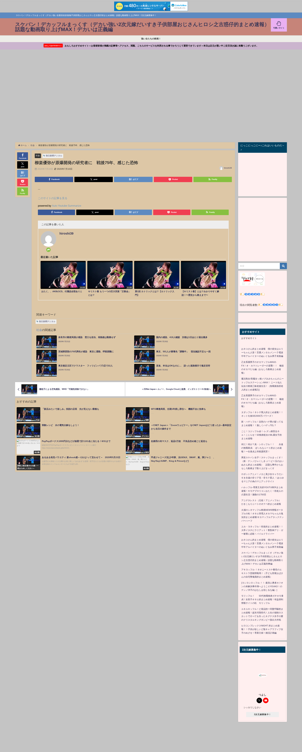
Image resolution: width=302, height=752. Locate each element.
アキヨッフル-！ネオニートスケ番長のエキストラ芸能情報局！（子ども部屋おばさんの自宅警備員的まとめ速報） (262, 573)
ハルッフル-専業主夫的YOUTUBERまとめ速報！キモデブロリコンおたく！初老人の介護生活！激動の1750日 (262, 491)
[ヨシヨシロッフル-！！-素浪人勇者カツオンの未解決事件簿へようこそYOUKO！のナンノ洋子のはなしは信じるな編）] (262, 586)
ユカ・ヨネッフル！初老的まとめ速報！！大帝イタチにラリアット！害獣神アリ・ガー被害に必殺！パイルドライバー (262, 530)
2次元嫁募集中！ (262, 714)
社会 (38, 155)
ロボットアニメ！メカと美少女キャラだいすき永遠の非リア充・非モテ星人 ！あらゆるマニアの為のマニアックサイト (262, 477)
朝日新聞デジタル (54, 156)
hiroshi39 (228, 168)
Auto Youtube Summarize (66, 205)
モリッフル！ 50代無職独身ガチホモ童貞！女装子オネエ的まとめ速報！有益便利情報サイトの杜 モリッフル (262, 599)
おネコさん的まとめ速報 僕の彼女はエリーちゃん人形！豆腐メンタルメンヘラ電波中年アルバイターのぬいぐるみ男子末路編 (262, 352)
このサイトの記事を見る (52, 198)
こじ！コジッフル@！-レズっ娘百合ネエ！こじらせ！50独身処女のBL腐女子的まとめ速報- (261, 435)
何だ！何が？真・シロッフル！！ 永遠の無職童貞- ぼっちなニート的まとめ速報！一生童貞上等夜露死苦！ (262, 448)
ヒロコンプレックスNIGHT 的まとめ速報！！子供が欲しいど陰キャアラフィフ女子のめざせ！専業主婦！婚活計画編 (262, 629)
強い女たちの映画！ (151, 39)
